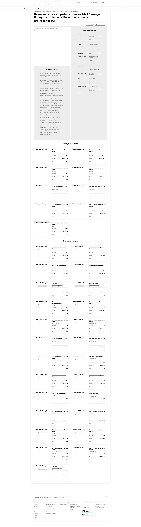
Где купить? (90, 24)
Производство (73, 504)
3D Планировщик (119, 8)
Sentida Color (37, 508)
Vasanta (36, 517)
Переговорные (49, 511)
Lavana (35, 504)
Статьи (71, 511)
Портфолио (85, 504)
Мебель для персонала (51, 504)
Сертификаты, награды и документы (75, 507)
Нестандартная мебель (51, 513)
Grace (35, 515)
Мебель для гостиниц (41, 8)
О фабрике (70, 8)
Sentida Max (36, 511)
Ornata (35, 519)
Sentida (45, 134)
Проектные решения (87, 502)
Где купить (54, 8)
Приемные (48, 510)
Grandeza (36, 513)
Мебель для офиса (25, 8)
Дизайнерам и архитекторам (93, 8)
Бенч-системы (49, 506)
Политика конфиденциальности (99, 507)
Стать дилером (85, 507)
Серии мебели (37, 502)
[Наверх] (106, 497)
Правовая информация (100, 504)
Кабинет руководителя (51, 508)
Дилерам (78, 8)
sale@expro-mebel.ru (58, 4)
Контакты (108, 8)
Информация (98, 502)
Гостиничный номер (62, 504)
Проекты (62, 8)
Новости (72, 509)
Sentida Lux (36, 510)
